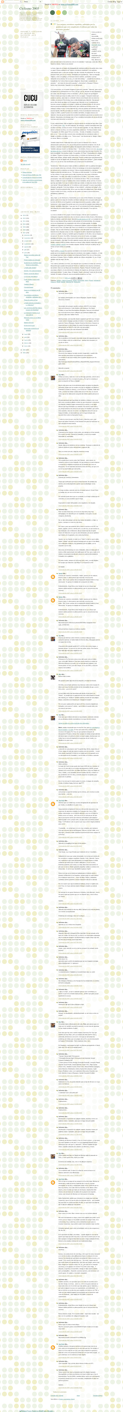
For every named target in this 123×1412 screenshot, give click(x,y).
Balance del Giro (29, 322)
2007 (24, 232)
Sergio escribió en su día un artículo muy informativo (73, 723)
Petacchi (53, 282)
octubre (26, 241)
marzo (26, 340)
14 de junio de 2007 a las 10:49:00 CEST (70, 454)
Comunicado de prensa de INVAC (32, 177)
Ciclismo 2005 (29, 8)
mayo (26, 334)
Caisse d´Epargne (67, 280)
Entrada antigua (97, 1395)
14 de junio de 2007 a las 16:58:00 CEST (70, 1076)
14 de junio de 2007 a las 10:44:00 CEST (70, 439)
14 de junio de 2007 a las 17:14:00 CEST (70, 1104)
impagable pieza (96, 45)
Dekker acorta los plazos (31, 273)
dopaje (75, 280)
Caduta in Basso (29, 284)
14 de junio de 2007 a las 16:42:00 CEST (70, 985)
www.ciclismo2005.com (69, 4)
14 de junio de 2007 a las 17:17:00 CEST (70, 1134)
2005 (24, 352)
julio (25, 249)
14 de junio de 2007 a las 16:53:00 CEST (70, 1018)
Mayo (86, 280)
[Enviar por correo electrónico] (72, 278)
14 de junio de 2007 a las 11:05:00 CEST (70, 569)
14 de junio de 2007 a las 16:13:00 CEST (70, 903)
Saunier (63, 282)
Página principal (27, 172)
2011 (24, 221)
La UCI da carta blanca (30, 276)
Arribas (59, 280)
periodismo (97, 280)
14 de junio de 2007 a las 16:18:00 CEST (70, 927)
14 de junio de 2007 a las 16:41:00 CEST (70, 975)
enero (26, 346)
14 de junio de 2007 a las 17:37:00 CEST (70, 1164)
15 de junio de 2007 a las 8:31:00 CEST (69, 1366)
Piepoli (58, 282)
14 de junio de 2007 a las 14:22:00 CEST (70, 786)
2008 (24, 230)
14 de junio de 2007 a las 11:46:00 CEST (70, 616)
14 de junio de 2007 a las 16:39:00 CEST (70, 966)
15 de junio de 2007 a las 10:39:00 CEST (70, 1387)
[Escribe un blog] (74, 278)
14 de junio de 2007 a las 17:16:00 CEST (70, 1123)
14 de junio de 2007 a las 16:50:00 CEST (70, 1007)
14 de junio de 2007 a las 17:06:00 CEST (70, 1095)
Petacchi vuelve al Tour (31, 300)
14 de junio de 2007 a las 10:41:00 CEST (70, 426)
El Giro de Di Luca (29, 325)
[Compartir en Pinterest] (81, 278)
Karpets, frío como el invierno (32, 270)
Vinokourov (77, 282)
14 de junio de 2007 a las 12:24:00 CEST (70, 711)
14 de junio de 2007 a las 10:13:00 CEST (70, 371)
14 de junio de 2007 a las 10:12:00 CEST (70, 345)
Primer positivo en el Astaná (32, 260)
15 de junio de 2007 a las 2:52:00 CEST (69, 1340)
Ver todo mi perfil (25, 164)
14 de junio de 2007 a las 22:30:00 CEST (70, 1331)
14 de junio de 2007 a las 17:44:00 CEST (70, 1175)
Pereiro (91, 280)
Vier (59, 374)
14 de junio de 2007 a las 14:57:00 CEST (70, 797)
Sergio (60, 573)
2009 (24, 227)
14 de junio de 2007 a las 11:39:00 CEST (70, 593)
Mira (63, 125)
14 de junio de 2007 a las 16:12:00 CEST (70, 846)
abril (25, 337)
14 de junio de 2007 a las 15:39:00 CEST (70, 837)
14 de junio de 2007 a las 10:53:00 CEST (70, 505)
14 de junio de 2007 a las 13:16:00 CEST (70, 743)
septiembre (27, 244)
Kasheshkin (80, 280)
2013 (24, 215)
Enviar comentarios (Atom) (67, 1399)
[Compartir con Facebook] (79, 278)
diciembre (27, 235)
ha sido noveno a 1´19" (84, 219)
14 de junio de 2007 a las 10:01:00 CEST (70, 332)
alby (59, 674)
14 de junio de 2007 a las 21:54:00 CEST (70, 1318)
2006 (24, 350)
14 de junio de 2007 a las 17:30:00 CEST (70, 1149)
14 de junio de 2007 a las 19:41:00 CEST (70, 1207)
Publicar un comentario (59, 1392)
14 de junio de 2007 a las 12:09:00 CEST (70, 653)
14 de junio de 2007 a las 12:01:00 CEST (70, 631)
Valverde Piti (69, 282)
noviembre (27, 238)
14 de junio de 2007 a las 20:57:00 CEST (70, 1276)
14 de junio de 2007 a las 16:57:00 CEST (70, 1050)
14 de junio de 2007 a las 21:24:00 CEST (70, 1299)
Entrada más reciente (57, 1395)
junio (25, 252)
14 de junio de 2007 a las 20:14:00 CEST (70, 1243)
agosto (26, 247)
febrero (26, 343)
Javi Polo (61, 800)
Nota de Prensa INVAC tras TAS (31, 175)
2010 (24, 224)
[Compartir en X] (76, 278)
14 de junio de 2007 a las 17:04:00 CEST (70, 1086)
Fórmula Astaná (28, 287)
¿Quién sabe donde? (30, 267)
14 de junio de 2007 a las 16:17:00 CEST (70, 918)
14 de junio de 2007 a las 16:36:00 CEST (70, 953)
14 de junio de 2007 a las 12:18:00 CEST (70, 670)
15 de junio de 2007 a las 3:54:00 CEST (69, 1357)
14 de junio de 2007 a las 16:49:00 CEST (70, 998)
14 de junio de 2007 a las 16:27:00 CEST (70, 942)
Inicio (78, 1395)
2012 (24, 218)
